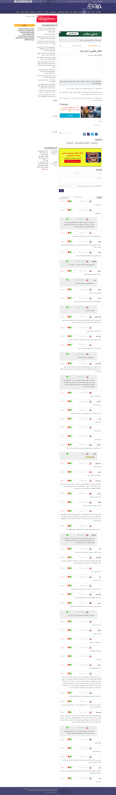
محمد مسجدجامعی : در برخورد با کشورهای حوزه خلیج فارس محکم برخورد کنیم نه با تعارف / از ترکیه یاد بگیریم (42, 165)
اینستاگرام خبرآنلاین (26, 1)
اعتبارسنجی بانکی (30, 36)
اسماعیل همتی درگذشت (49, 34)
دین (43, 12)
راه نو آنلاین (26, 29)
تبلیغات (74, 1)
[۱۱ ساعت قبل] (53, 153)
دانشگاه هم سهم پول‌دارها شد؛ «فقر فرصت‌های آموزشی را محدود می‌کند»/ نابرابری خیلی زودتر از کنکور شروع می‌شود (43, 155)
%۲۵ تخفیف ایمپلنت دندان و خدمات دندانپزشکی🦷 (72, 154)
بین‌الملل (75, 12)
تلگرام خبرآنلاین (28, 1)
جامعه (79, 12)
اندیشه (46, 12)
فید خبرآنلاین (31, 1)
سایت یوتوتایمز (18, 38)
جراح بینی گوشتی (30, 32)
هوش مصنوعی (53, 12)
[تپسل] (60, 32)
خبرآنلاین (92, 6)
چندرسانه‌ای (33, 12)
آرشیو (70, 1)
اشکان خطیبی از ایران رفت (91, 51)
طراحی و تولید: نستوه (49, 792)
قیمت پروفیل (26, 38)
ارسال (61, 191)
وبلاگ (22, 12)
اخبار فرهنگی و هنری (89, 40)
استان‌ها (18, 12)
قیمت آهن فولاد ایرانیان (28, 34)
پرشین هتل (22, 32)
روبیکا (15, 1)
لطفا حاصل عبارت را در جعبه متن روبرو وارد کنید (90, 186)
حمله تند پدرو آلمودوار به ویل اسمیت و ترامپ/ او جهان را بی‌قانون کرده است (46, 95)
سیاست (93, 12)
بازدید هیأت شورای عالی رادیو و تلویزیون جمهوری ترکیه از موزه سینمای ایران (46, 37)
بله (18, 1)
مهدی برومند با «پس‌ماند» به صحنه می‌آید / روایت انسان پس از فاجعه (47, 91)
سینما (81, 40)
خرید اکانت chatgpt (29, 40)
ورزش (70, 12)
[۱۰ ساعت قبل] (53, 164)
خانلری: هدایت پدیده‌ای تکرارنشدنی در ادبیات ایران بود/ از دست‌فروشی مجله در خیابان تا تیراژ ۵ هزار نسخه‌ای (46, 86)
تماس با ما (84, 1)
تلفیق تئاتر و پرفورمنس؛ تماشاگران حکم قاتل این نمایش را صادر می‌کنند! (46, 58)
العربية (94, 1)
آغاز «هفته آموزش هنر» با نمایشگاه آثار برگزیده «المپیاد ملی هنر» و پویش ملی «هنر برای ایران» (46, 30)
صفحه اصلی (98, 12)
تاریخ (67, 12)
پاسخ (62, 201)
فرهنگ (84, 12)
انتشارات (27, 12)
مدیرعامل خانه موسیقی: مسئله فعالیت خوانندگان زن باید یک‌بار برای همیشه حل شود (46, 43)
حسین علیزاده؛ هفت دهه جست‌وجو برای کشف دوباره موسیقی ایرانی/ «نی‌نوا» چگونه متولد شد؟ (47, 71)
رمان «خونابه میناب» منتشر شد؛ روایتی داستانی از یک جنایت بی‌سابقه (46, 54)
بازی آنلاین (21, 29)
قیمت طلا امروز (22, 36)
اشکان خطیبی (70, 143)
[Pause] (82, 116)
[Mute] (85, 116)
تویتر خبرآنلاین (23, 1)
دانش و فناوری (61, 12)
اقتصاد (88, 12)
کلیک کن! (70, 115)
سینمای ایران (94, 143)
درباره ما (78, 1)
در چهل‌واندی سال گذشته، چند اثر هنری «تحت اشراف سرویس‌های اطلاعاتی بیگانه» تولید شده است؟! (46, 49)
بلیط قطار (32, 38)
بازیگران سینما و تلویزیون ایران (82, 143)
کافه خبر (39, 12)
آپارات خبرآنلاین (20, 1)
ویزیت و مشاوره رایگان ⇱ (72, 161)
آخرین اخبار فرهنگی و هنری (49, 25)
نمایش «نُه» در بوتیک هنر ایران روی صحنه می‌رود (47, 81)
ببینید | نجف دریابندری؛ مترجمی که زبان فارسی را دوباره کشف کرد (46, 76)
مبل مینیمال (21, 31)
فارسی (98, 1)
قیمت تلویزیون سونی (29, 31)
